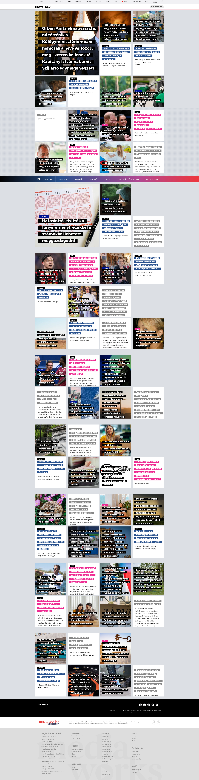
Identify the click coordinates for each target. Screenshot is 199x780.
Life (49, 1)
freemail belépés (157, 7)
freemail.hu (135, 751)
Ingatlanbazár (136, 1)
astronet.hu (105, 737)
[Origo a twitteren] (144, 705)
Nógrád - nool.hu (47, 766)
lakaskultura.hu (107, 741)
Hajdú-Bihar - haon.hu (48, 756)
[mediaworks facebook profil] (154, 722)
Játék (146, 1)
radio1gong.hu (136, 769)
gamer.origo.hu (107, 744)
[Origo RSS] (157, 705)
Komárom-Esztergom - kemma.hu (52, 764)
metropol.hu (136, 736)
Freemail (88, 1)
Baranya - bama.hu (47, 739)
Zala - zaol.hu (76, 738)
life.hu (134, 738)
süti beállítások (141, 710)
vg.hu (73, 767)
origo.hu (74, 756)
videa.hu (134, 756)
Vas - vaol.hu (76, 733)
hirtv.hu (74, 754)
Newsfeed (78, 1)
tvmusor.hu (105, 764)
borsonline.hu (106, 774)
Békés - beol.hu (46, 741)
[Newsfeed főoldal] (43, 705)
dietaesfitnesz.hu (107, 756)
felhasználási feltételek (129, 710)
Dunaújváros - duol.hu (48, 749)
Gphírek (108, 1)
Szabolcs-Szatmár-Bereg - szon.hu (52, 771)
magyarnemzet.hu (77, 749)
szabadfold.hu (76, 751)
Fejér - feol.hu (46, 751)
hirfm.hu (134, 772)
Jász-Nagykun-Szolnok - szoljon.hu (52, 761)
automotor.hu (106, 739)
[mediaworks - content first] (48, 722)
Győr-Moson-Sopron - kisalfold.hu (52, 754)
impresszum (150, 710)
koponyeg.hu (136, 754)
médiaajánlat (157, 710)
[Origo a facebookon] (140, 705)
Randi (125, 1)
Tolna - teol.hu (46, 774)
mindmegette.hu (107, 751)
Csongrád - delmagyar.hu (49, 746)
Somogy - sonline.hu (48, 769)
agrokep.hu (75, 769)
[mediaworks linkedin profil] (159, 722)
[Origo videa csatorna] (153, 705)
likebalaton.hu (106, 746)
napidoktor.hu (106, 749)
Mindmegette (59, 1)
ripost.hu (134, 733)
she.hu (134, 741)
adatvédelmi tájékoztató (115, 710)
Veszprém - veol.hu (78, 736)
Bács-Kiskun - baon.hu (48, 737)
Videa (69, 1)
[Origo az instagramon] (148, 705)
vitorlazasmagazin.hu (108, 759)
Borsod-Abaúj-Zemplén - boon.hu (52, 744)
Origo (41, 1)
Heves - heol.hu (46, 759)
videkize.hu (105, 761)
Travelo (98, 1)
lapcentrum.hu (136, 759)
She (116, 1)
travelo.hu (105, 754)
